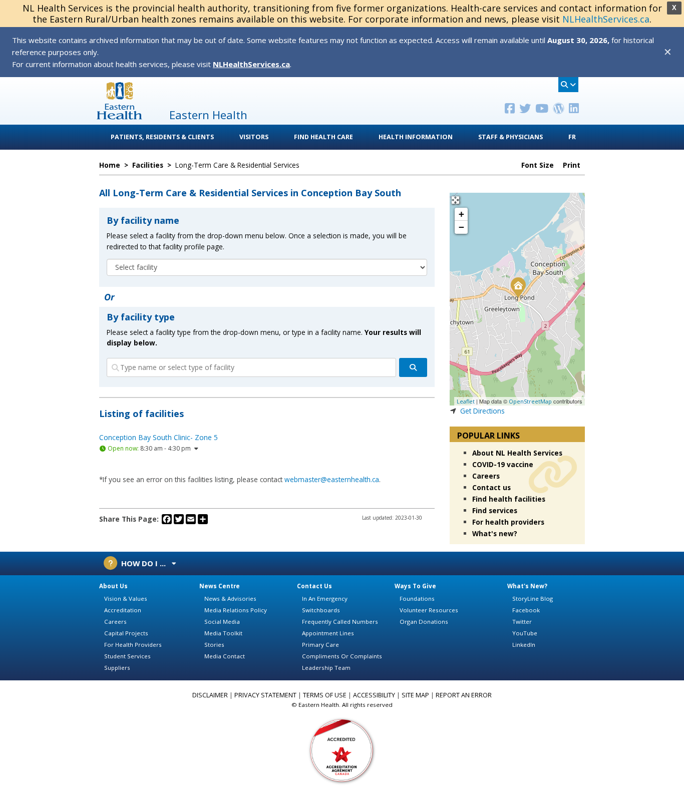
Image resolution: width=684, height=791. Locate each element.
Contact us (491, 487)
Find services (494, 510)
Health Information (416, 137)
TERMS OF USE (325, 695)
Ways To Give (415, 586)
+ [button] (461, 214)
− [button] (461, 227)
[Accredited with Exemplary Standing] (342, 749)
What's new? (494, 533)
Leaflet (466, 401)
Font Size (538, 165)
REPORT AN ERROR (464, 695)
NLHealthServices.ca (605, 19)
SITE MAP (415, 695)
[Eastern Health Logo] (119, 116)
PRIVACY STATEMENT (265, 695)
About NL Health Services (517, 453)
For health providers (508, 522)
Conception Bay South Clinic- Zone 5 (158, 437)
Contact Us (314, 586)
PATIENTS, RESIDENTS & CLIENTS (162, 137)
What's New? (527, 586)
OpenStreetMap (530, 401)
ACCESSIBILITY (374, 695)
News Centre (219, 586)
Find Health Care (323, 137)
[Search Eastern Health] (568, 84)
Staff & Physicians (510, 137)
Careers (486, 476)
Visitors (253, 137)
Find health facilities (508, 499)
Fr (572, 137)
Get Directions (482, 411)
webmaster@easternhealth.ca (331, 479)
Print (572, 165)
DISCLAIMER (210, 695)
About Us (113, 586)
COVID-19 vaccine (502, 464)
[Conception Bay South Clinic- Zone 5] (517, 286)
